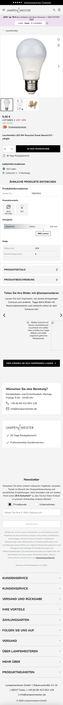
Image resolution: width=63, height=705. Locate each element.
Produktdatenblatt (17, 127)
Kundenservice (15, 578)
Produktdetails (14, 269)
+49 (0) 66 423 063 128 (24, 403)
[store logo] (20, 10)
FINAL (30, 23)
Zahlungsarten (15, 620)
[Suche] (54, 10)
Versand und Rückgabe (22, 599)
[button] (7, 105)
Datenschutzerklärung (45, 557)
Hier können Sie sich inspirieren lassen (29, 363)
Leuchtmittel (12, 30)
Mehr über (11, 662)
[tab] (31, 578)
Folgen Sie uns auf (18, 630)
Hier (31, 19)
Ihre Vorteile (13, 609)
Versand (9, 641)
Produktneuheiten (18, 672)
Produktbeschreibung (19, 279)
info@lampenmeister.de (24, 408)
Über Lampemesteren (20, 651)
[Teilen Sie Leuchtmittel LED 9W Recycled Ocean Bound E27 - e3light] (58, 45)
